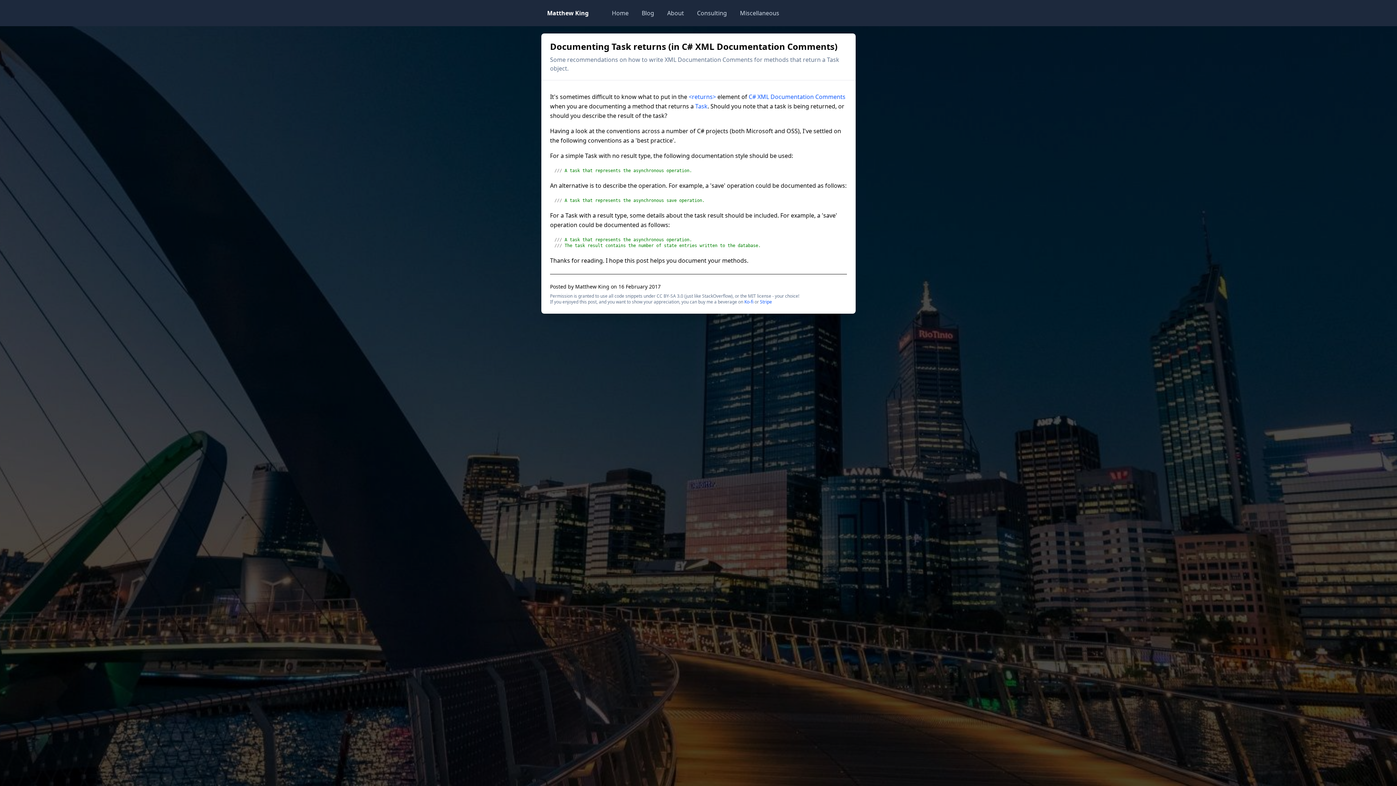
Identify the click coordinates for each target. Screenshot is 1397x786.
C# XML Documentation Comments (797, 97)
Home (620, 13)
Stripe (766, 302)
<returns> (702, 97)
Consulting (712, 13)
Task (701, 106)
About (675, 13)
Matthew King (568, 13)
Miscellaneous (759, 13)
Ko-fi (748, 302)
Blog (648, 13)
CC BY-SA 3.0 (670, 296)
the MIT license (755, 296)
